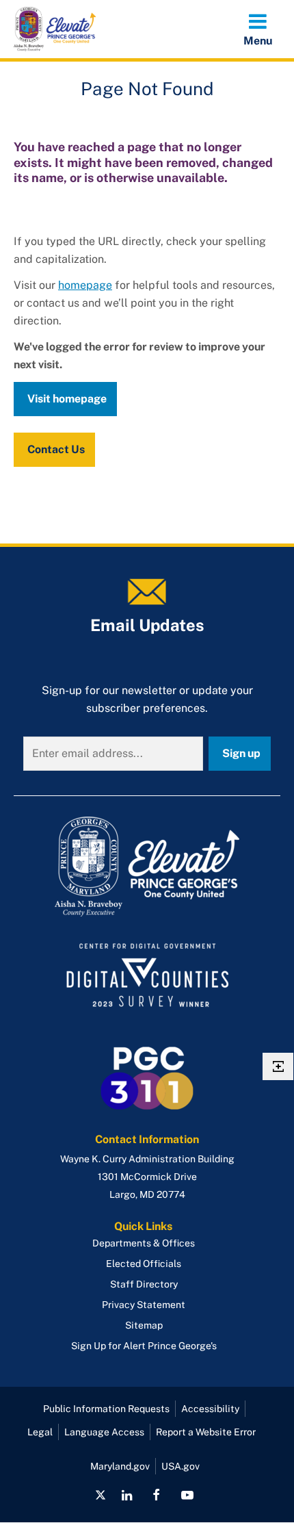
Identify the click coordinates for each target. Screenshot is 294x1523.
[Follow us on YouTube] (186, 1495)
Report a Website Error (206, 1431)
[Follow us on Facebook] (156, 1495)
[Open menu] (258, 28)
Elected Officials (143, 1263)
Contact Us (56, 449)
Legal (40, 1431)
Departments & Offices (143, 1243)
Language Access (104, 1431)
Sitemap (144, 1325)
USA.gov (180, 1466)
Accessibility (210, 1408)
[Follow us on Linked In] (126, 1495)
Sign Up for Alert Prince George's (144, 1345)
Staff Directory (144, 1284)
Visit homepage (67, 398)
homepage (85, 285)
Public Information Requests (106, 1408)
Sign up (241, 753)
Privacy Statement (143, 1304)
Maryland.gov (120, 1466)
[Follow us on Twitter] (100, 1495)
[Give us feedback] (278, 1066)
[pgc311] (147, 867)
